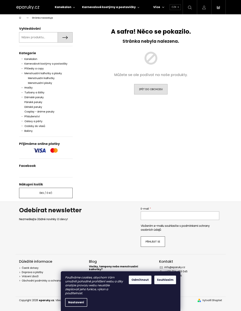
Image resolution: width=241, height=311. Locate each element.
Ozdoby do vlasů (34, 126)
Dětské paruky (33, 107)
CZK (174, 7)
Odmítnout (140, 280)
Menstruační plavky (40, 83)
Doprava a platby (32, 272)
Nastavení (76, 302)
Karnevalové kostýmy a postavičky (45, 63)
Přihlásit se (153, 241)
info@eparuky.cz (174, 267)
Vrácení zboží (30, 276)
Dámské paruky (34, 97)
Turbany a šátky (34, 92)
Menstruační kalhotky (41, 78)
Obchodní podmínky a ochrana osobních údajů (51, 280)
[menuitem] (64, 7)
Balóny (28, 131)
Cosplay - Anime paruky (39, 111)
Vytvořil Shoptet (212, 300)
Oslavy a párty (33, 121)
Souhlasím (165, 280)
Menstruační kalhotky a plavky (43, 73)
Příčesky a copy (34, 68)
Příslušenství (32, 116)
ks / (45, 193)
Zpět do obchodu (151, 89)
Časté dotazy (30, 268)
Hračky (28, 87)
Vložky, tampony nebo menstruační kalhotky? (113, 268)
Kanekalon (30, 59)
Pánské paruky (33, 102)
